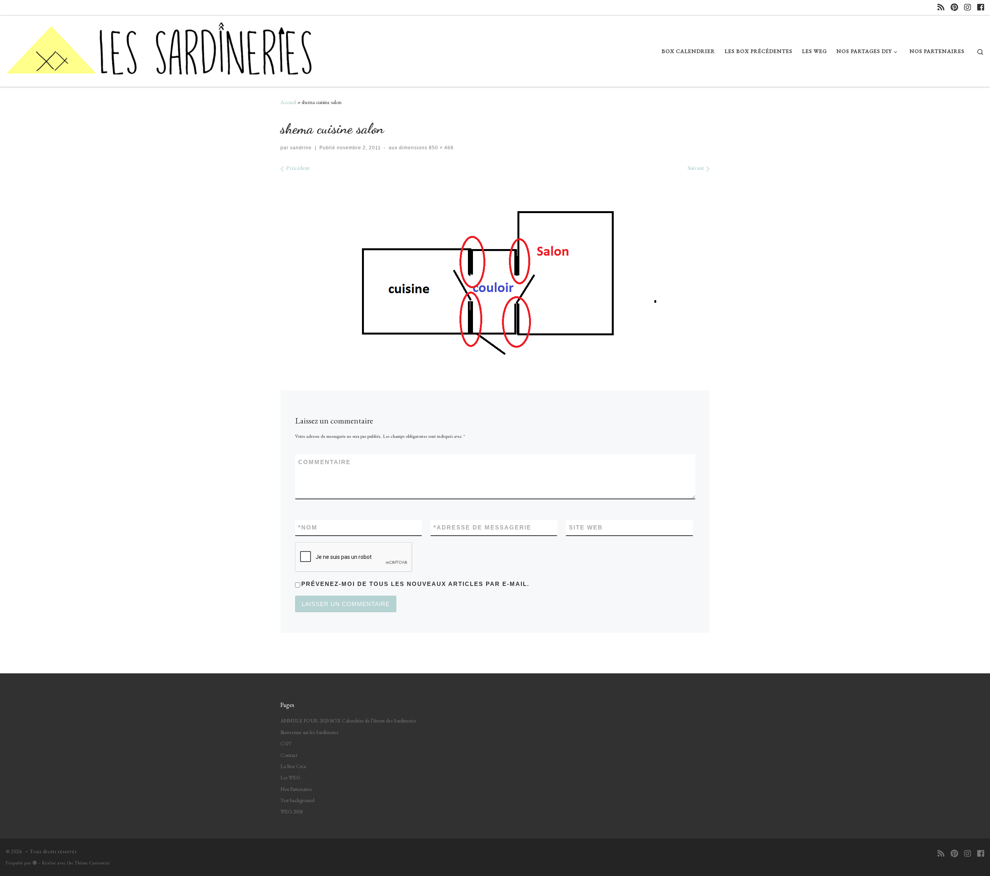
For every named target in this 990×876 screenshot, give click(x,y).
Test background (297, 800)
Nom (307, 527)
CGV (286, 743)
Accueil (288, 102)
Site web (586, 527)
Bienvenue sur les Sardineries (309, 732)
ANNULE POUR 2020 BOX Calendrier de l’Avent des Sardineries (348, 720)
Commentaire (324, 462)
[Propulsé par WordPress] (34, 863)
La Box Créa (293, 766)
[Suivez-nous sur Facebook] (980, 7)
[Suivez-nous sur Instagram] (967, 7)
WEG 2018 (291, 811)
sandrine (301, 147)
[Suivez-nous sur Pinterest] (954, 7)
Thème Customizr (92, 863)
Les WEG (290, 777)
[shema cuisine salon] (495, 268)
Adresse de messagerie (482, 527)
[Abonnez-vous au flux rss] (940, 7)
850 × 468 (440, 147)
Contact (288, 754)
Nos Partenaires (296, 788)
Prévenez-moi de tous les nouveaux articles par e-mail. (415, 584)
